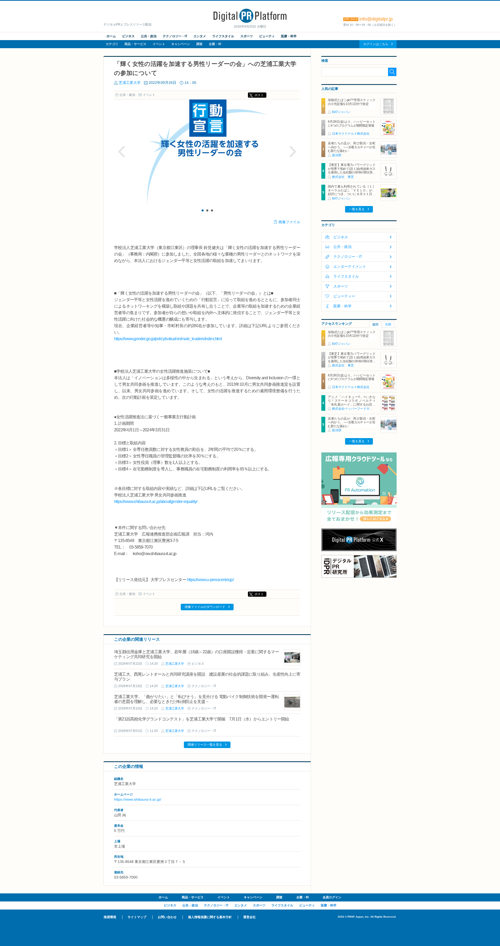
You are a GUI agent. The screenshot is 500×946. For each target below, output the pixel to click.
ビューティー (344, 296)
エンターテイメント (349, 266)
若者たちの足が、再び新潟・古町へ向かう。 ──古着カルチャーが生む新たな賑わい (351, 147)
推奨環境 (110, 917)
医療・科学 (289, 36)
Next (292, 151)
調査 (199, 44)
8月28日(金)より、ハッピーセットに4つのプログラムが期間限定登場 (351, 123)
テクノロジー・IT (175, 36)
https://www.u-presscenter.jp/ (210, 579)
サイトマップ (137, 917)
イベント (159, 44)
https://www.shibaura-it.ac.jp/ (137, 799)
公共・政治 (149, 36)
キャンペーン (180, 44)
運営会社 (249, 917)
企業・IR (215, 44)
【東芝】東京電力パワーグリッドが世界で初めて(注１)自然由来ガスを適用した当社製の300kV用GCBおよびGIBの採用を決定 (351, 170)
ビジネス (128, 36)
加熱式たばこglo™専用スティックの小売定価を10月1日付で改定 (351, 101)
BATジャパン (341, 112)
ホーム (111, 36)
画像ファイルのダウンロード (205, 607)
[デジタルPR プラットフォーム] (250, 22)
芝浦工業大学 (130, 82)
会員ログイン (332, 897)
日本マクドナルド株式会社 (351, 133)
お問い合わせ (167, 917)
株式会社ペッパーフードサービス (355, 408)
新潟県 (336, 155)
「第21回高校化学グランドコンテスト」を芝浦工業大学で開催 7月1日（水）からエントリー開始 (201, 719)
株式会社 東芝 (343, 177)
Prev (121, 151)
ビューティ (267, 36)
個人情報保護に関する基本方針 (210, 917)
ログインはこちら (375, 44)
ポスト (259, 95)
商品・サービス (135, 44)
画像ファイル (289, 222)
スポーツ (246, 36)
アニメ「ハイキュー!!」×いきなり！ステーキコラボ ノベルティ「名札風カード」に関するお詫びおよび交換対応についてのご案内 (351, 402)
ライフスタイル (223, 36)
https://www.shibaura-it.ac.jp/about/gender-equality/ (155, 501)
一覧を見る (357, 209)
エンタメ (199, 36)
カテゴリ (112, 44)
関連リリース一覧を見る (205, 744)
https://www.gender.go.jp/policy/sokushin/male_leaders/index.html (168, 339)
